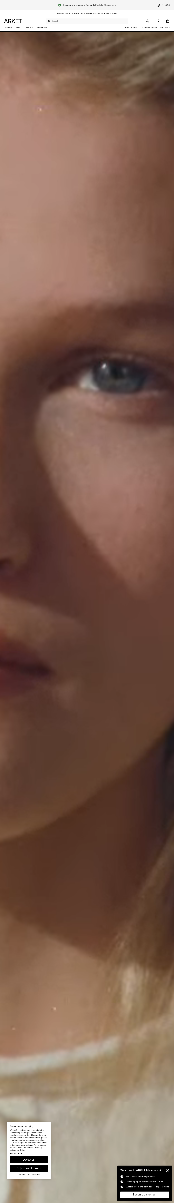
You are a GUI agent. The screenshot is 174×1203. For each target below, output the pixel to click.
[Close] (167, 1170)
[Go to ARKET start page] (13, 21)
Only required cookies (29, 1168)
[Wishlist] (158, 21)
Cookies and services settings (29, 1174)
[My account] (147, 21)
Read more (16, 1153)
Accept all (28, 1159)
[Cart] (168, 21)
